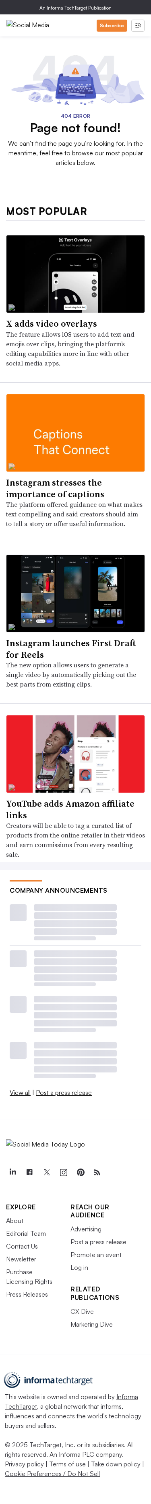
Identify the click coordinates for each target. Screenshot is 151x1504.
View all (20, 1092)
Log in (79, 1267)
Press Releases (27, 1294)
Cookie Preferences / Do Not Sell (52, 1474)
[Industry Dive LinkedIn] (12, 1172)
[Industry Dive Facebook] (29, 1172)
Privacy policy (24, 1464)
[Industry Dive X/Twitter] (46, 1172)
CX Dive (82, 1311)
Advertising (85, 1229)
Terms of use (67, 1464)
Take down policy (116, 1464)
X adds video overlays (51, 323)
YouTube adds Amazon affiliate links (70, 809)
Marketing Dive (91, 1324)
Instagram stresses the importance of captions (55, 488)
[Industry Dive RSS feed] (97, 1172)
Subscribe (112, 25)
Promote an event (96, 1255)
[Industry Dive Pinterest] (80, 1172)
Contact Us (22, 1246)
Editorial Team (26, 1233)
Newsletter (21, 1259)
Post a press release (64, 1092)
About (14, 1221)
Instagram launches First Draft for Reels (71, 649)
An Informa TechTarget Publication (75, 8)
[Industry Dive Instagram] (63, 1172)
